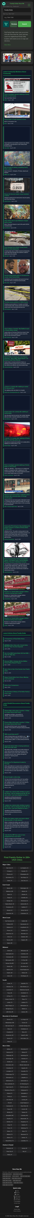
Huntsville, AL (24, 1074)
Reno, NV (24, 1032)
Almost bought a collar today (12, 777)
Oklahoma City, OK (24, 989)
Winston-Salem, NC (24, 1065)
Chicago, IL (9, 871)
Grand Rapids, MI (24, 969)
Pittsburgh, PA (9, 1055)
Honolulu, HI (24, 1058)
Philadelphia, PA (24, 874)
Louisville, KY (9, 989)
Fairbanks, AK (9, 1148)
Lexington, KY (9, 1071)
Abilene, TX (9, 1137)
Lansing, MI (24, 1099)
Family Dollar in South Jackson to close (15, 119)
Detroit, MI (9, 950)
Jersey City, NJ (24, 910)
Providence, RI (9, 907)
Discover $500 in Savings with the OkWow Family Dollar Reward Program (16, 662)
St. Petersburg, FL (24, 1084)
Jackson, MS (24, 1012)
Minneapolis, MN (10, 960)
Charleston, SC (24, 913)
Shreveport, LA (9, 1077)
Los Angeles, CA (24, 868)
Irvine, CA (9, 936)
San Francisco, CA (9, 921)
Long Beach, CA (24, 927)
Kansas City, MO (10, 963)
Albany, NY (24, 1052)
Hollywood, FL (24, 1090)
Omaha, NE (9, 966)
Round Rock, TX (10, 1140)
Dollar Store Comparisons (12, 685)
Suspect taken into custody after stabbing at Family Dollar (16, 412)
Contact (17, 1194)
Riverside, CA (24, 933)
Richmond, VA (24, 900)
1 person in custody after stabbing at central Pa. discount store (16, 387)
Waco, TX (24, 1131)
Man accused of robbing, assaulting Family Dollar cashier (16, 168)
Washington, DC (24, 888)
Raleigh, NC (10, 900)
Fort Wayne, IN (24, 976)
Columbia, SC (9, 1068)
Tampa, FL (9, 897)
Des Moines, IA (24, 966)
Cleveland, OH (9, 957)
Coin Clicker (17, 1199)
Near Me (6, 24)
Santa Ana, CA (9, 933)
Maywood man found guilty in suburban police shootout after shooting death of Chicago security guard (17, 496)
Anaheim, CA (24, 930)
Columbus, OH (24, 953)
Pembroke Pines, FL (9, 1090)
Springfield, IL (24, 1093)
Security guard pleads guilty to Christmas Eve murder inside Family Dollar (16, 276)
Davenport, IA (9, 1106)
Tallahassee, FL (9, 1080)
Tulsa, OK (9, 993)
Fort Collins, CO (24, 1038)
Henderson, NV (9, 1035)
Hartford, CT (24, 907)
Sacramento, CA (24, 924)
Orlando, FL (24, 894)
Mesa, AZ (9, 1029)
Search (24, 24)
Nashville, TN (24, 983)
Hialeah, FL (9, 1093)
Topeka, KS (24, 1112)
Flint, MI (10, 1102)
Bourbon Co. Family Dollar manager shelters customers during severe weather (16, 592)
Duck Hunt (17, 1203)
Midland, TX (9, 1134)
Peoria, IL (9, 1096)
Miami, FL (9, 894)
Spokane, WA (24, 936)
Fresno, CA (9, 930)
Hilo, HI (24, 1151)
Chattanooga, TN (10, 1074)
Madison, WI (10, 969)
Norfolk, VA (9, 1061)
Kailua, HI (9, 1154)
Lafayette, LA (24, 1077)
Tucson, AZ (24, 1022)
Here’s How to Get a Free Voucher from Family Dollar (17, 670)
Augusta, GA (24, 1068)
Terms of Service (17, 1211)
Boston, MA (9, 888)
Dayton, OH (9, 972)
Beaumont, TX (24, 1134)
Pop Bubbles (17, 1201)
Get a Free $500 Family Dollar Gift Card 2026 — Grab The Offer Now (17, 654)
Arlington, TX (24, 996)
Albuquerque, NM (9, 1022)
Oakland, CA (10, 927)
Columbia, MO (24, 1115)
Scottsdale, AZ (24, 1029)
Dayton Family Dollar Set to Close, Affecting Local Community (16, 678)
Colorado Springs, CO (24, 1025)
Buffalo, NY (9, 1049)
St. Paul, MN (24, 960)
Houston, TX (24, 871)
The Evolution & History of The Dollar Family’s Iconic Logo (17, 692)
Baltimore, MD (9, 891)
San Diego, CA (24, 877)
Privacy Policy (17, 1209)
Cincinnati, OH (24, 957)
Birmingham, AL (24, 1005)
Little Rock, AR (9, 1012)
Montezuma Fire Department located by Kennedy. (15, 763)
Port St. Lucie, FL (24, 1087)
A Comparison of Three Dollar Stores (14, 638)
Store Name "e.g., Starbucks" (11, 6)
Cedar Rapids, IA (24, 1102)
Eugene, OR (24, 940)
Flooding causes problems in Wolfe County (16, 302)
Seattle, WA (24, 921)
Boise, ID (9, 1041)
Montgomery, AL (9, 1008)
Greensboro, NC (10, 1065)
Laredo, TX (9, 1002)
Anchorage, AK (9, 1058)
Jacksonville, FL (24, 904)
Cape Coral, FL (9, 1087)
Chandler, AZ (10, 1032)
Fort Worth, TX (24, 993)
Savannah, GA (9, 913)
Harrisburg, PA (24, 1055)
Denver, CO (9, 1019)
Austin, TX (9, 983)
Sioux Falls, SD (24, 1106)
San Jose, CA (24, 880)
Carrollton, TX (24, 1140)
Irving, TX (9, 1125)
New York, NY (9, 868)
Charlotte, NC (24, 897)
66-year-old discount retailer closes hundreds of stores (16, 194)
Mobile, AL (24, 1008)
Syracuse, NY (9, 1052)
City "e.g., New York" (8, 13)
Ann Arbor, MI (10, 1099)
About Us (18, 1192)
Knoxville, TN (24, 1071)
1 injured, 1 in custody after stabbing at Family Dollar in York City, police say (17, 439)
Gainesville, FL (24, 1080)
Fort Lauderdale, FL (9, 1084)
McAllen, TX (9, 1121)
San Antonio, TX (9, 877)
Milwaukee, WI (24, 950)
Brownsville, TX (24, 1118)
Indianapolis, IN (9, 953)
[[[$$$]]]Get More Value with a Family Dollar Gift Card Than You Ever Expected (16, 645)
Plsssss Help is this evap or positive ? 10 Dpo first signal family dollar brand (17, 711)
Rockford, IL (24, 1096)
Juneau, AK (24, 1148)
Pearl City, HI (10, 1151)
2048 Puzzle (17, 1196)
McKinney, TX (24, 1128)
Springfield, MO (9, 1115)
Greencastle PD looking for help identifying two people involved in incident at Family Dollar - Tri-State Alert (17, 527)
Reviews (14, 24)
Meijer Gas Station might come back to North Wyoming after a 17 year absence (17, 819)
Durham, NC (24, 1061)
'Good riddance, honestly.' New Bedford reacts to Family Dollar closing (16, 329)
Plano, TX (24, 999)
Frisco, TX (9, 1128)
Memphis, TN (10, 986)
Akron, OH (9, 976)
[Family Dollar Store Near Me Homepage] (4, 5)
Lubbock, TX (24, 1002)
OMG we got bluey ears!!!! (11, 734)
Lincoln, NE (24, 1109)
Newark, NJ (9, 910)
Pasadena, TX (24, 1121)
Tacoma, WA (10, 940)
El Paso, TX (9, 996)
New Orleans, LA (24, 986)
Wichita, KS (9, 1112)
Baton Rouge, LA (10, 1005)
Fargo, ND (9, 1109)
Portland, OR (10, 924)
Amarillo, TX (10, 1118)
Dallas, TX (9, 880)
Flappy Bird (17, 1197)
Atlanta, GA (24, 891)
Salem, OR (9, 943)
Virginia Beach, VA (9, 904)
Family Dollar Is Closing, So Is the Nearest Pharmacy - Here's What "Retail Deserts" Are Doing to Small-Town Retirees (16, 358)
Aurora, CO (9, 1038)
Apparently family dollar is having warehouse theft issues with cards (17, 746)
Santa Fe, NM (24, 1035)
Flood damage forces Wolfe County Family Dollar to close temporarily (15, 248)
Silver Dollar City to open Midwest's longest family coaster (16, 221)
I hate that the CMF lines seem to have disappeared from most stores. (15, 835)
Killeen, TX (9, 1131)
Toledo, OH (24, 972)
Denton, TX (24, 1137)
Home (17, 1190)
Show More (7, 44)
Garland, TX (24, 1125)
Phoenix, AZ (9, 874)
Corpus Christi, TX (9, 999)
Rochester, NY (24, 1049)
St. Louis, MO (24, 963)
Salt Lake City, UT (9, 1025)
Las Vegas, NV (24, 1019)
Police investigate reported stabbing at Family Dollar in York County (16, 95)
